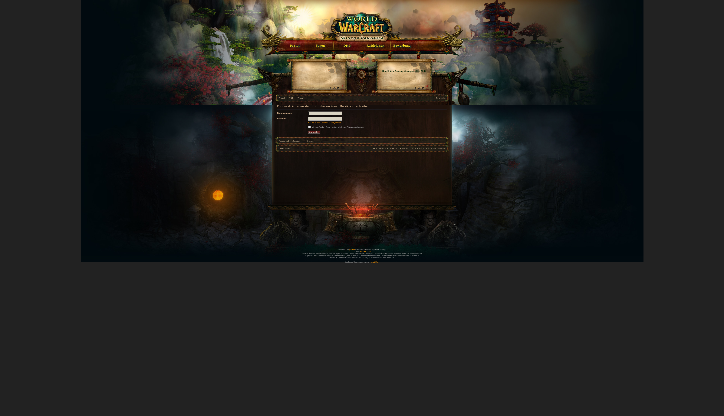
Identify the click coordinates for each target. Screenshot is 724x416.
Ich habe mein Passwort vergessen (324, 122)
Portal (282, 98)
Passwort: (282, 118)
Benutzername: (284, 113)
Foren (301, 98)
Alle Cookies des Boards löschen (429, 148)
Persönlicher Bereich (289, 141)
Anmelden (441, 98)
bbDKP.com (365, 251)
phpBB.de (375, 262)
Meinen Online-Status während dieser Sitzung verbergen (337, 127)
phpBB (352, 249)
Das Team (284, 148)
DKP (291, 98)
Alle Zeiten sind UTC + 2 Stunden (390, 148)
